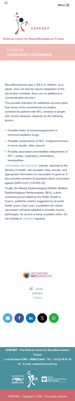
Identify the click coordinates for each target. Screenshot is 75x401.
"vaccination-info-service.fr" (21, 165)
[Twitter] (42, 318)
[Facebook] (19, 318)
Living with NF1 (15, 50)
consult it (28, 218)
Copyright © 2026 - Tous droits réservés (44, 396)
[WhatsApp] (54, 318)
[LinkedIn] (31, 318)
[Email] (7, 318)
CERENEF (14, 396)
